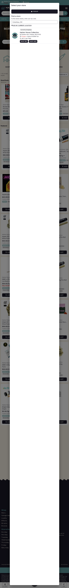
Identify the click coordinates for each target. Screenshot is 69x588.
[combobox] (33, 22)
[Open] (56, 22)
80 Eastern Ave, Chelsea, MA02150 (30, 34)
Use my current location (22, 25)
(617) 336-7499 (26, 38)
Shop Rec (24, 41)
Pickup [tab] (35, 11)
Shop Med (33, 41)
